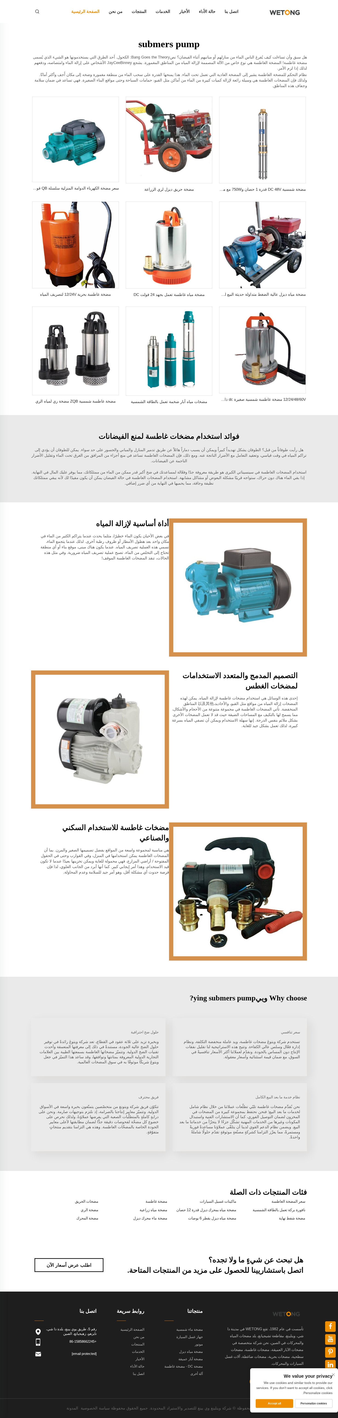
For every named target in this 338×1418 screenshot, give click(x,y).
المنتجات (139, 11)
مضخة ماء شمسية (189, 1329)
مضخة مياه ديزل (191, 1352)
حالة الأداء (207, 11)
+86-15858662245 (83, 1341)
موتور (199, 1344)
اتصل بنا (231, 11)
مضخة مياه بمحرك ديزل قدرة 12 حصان (206, 1210)
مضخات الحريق (86, 1201)
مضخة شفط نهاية (292, 1218)
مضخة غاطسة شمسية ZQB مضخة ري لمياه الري (75, 401)
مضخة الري (89, 1210)
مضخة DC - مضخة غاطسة (183, 1366)
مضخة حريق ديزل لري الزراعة (169, 189)
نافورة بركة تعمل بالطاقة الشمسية (279, 1210)
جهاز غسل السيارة (189, 1337)
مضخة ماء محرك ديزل (150, 1218)
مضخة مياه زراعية (153, 1210)
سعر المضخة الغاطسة (288, 1201)
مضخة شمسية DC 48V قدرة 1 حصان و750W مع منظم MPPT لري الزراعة (245, 189)
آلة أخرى (196, 1374)
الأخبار (184, 11)
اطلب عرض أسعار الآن (69, 1265)
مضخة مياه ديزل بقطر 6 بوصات (212, 1218)
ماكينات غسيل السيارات (218, 1201)
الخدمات (163, 11)
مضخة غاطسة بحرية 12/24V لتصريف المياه (75, 294)
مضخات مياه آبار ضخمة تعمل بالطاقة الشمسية (169, 402)
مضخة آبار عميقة (190, 1359)
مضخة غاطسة (156, 1201)
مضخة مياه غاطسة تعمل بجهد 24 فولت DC (169, 294)
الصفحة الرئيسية (85, 11)
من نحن (116, 11)
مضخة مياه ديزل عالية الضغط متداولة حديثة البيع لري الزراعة (256, 294)
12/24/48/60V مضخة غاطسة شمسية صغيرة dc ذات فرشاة (257, 399)
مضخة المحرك (87, 1218)
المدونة (72, 1408)
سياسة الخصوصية (95, 1408)
